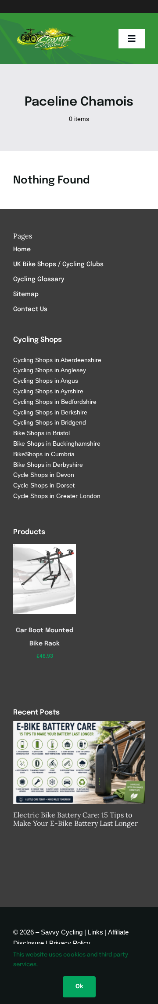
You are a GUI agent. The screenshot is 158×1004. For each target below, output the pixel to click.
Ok (79, 986)
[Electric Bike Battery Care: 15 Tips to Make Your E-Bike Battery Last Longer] (79, 762)
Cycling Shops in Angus (45, 380)
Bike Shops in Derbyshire (48, 464)
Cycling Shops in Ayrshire (48, 391)
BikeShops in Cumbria (44, 454)
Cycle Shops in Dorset (44, 485)
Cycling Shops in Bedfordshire (55, 401)
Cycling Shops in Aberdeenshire (57, 359)
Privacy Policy (69, 943)
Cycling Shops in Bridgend (49, 422)
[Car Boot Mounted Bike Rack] (44, 547)
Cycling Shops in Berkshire (50, 412)
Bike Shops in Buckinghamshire (57, 443)
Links (95, 932)
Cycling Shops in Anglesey (49, 370)
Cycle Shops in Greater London (57, 495)
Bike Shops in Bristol (41, 432)
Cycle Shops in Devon (43, 474)
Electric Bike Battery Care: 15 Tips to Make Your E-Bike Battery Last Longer (75, 819)
